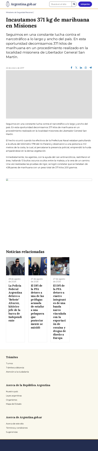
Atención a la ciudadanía (17, 372)
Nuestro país (12, 391)
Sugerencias (12, 432)
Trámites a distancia (15, 368)
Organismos (11, 400)
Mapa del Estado (14, 404)
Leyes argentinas (14, 396)
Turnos (9, 363)
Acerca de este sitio (15, 424)
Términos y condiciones (17, 428)
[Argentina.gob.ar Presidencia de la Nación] (21, 4)
